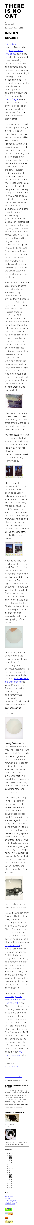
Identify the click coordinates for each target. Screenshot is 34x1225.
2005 (11, 1182)
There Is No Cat (15, 11)
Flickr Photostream (11, 1200)
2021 (11, 1163)
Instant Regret (12, 99)
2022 (11, 1161)
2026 (11, 1153)
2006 (11, 1180)
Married (7, 1198)
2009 (11, 1174)
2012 (11, 1170)
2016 (11, 1166)
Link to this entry (11, 1066)
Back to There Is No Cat (13, 1077)
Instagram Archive (11, 1202)
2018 (11, 1164)
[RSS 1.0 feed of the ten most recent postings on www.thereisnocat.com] (6, 1218)
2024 (11, 1157)
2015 (11, 1168)
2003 (11, 1185)
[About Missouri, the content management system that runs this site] (8, 1210)
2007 (11, 1178)
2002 (11, 1187)
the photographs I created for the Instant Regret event (16, 999)
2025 (11, 1155)
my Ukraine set (12, 945)
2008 (11, 1176)
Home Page (9, 1196)
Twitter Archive (10, 1204)
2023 (11, 1159)
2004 (11, 1183)
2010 (11, 1172)
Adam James (11, 44)
